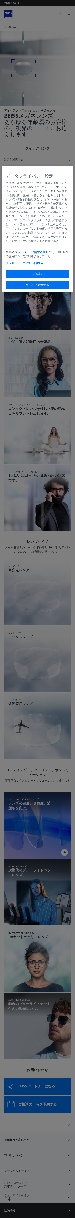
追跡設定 (37, 273)
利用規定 (38, 263)
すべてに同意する (37, 285)
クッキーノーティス (18, 263)
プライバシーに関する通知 (31, 252)
